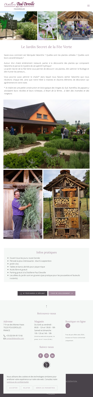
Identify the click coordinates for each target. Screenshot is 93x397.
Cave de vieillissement (60, 293)
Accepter (13, 388)
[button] (88, 5)
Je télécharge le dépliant (34, 293)
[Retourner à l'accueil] (19, 5)
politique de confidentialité (18, 382)
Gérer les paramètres (45, 388)
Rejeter (26, 388)
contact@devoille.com (15, 338)
